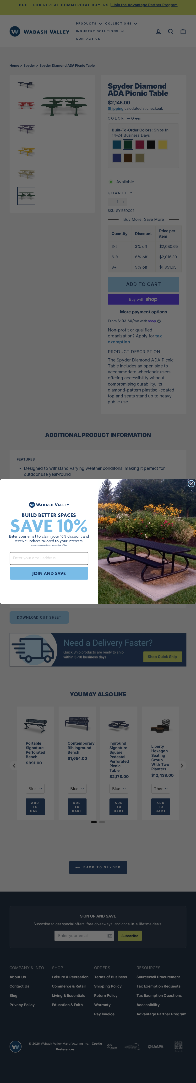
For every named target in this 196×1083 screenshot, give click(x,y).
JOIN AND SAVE (48, 573)
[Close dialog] (191, 484)
